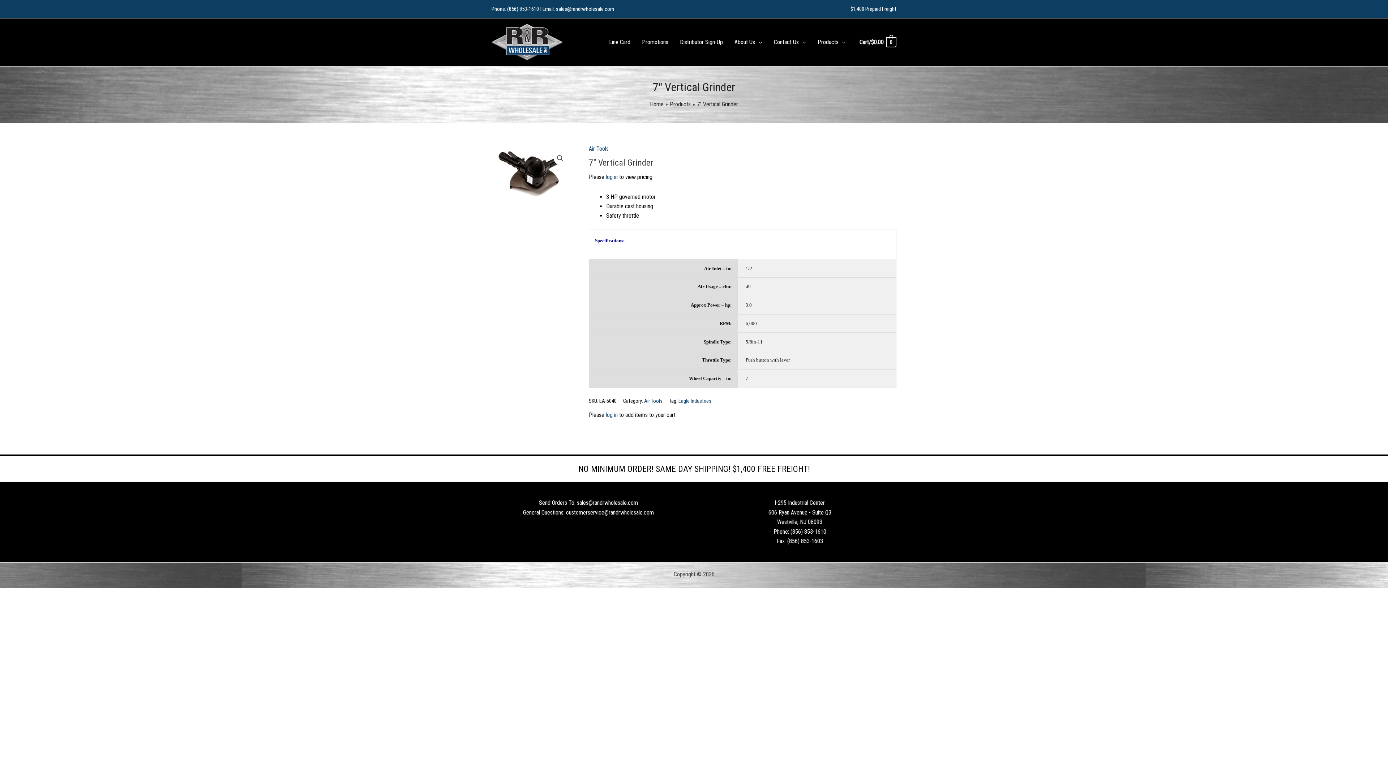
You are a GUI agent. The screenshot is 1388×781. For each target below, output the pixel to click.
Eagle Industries (694, 401)
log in (612, 177)
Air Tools (599, 148)
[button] (758, 42)
